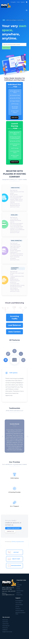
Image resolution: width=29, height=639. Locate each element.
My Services (5, 627)
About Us (18, 592)
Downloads (19, 584)
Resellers (14, 215)
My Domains (5, 621)
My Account (5, 619)
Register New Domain (7, 631)
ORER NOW (14, 117)
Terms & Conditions (20, 610)
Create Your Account (13, 528)
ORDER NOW (14, 161)
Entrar (18, 2)
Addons (18, 586)
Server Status (18, 602)
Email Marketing (16, 240)
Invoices (18, 588)
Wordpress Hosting (15, 268)
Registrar (23, 2)
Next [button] (26, 436)
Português (13, 2)
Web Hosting (15, 187)
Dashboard (4, 629)
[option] (14, 34)
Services (17, 606)
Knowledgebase (19, 600)
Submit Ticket (5, 623)
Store (18, 582)
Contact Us (10, 531)
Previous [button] (2, 436)
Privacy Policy (20, 594)
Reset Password (5, 625)
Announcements (19, 604)
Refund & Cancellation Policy (20, 613)
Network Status (20, 590)
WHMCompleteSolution (18, 541)
